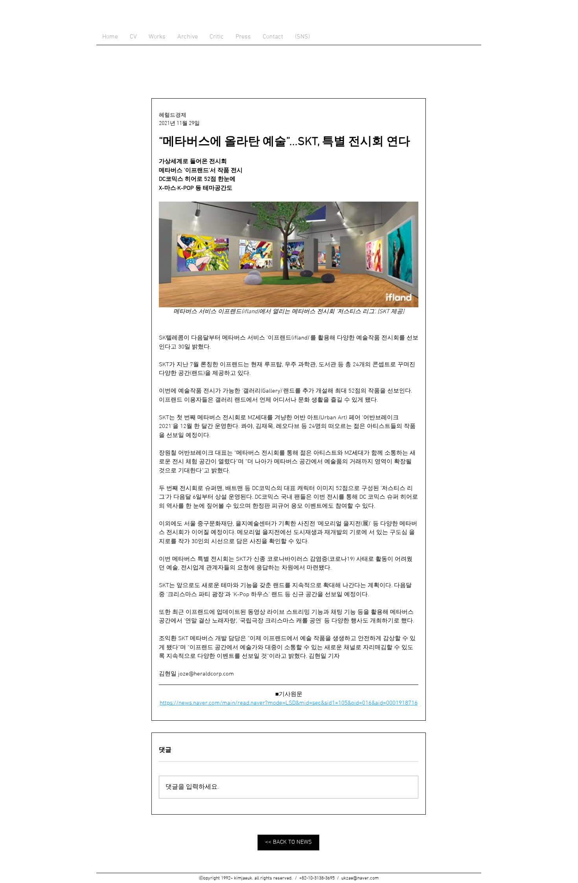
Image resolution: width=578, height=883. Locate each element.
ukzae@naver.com (360, 878)
